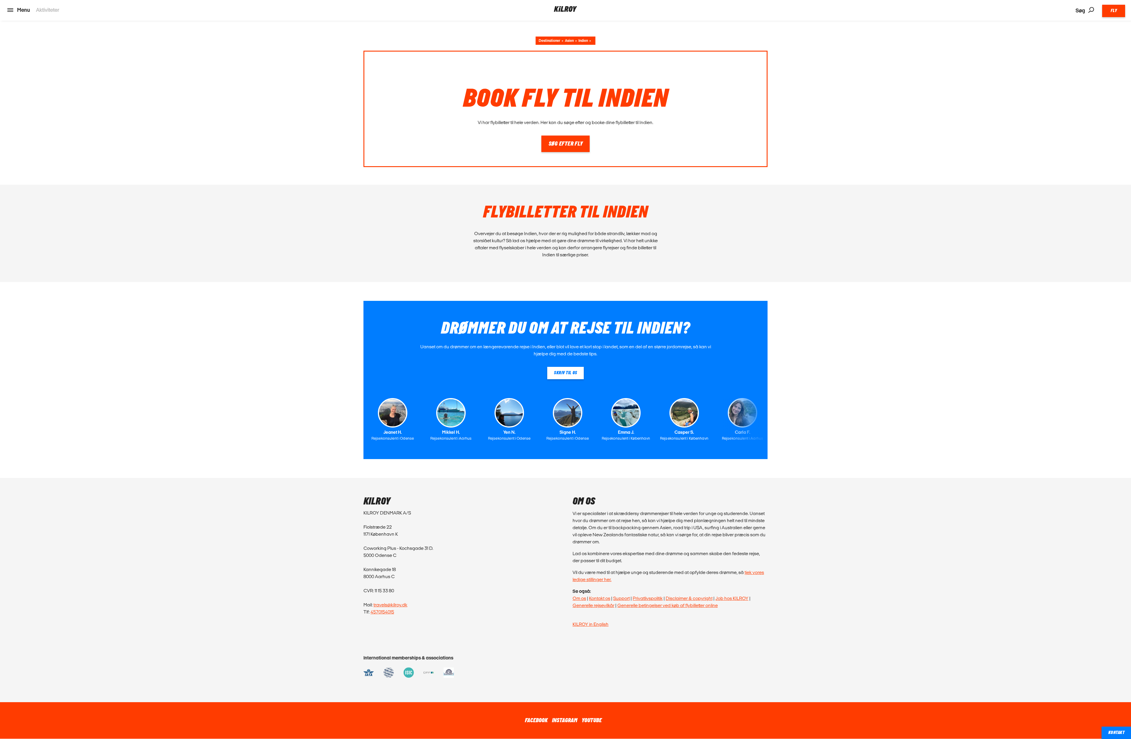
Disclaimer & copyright (689, 598)
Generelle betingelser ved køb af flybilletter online (667, 605)
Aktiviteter (47, 10)
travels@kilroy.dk (390, 604)
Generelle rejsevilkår (593, 605)
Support (621, 598)
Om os (579, 598)
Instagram (564, 720)
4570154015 (382, 611)
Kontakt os (599, 598)
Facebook (536, 720)
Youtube (592, 720)
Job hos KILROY (731, 598)
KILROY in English (591, 624)
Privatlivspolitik (648, 598)
